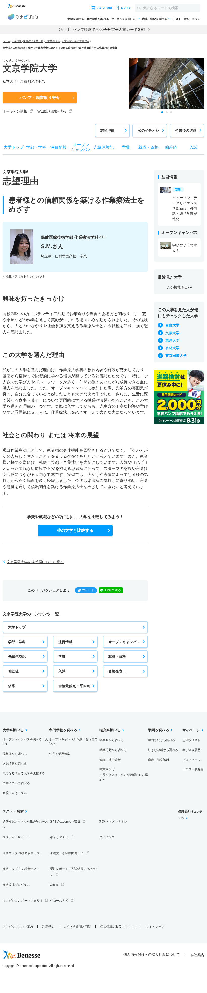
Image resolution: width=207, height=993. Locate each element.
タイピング (106, 837)
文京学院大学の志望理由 (75, 41)
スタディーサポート (16, 837)
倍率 (11, 686)
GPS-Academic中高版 (65, 821)
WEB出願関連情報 (51, 111)
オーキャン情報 (15, 111)
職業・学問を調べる (154, 18)
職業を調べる (110, 730)
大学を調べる (75, 18)
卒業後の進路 (185, 130)
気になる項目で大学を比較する (24, 773)
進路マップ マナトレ (113, 821)
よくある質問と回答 (77, 927)
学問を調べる (158, 730)
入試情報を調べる (15, 763)
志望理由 (107, 130)
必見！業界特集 (59, 754)
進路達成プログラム (16, 885)
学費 (61, 656)
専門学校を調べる (98, 18)
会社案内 (197, 955)
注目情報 (65, 642)
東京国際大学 (176, 355)
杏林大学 (172, 348)
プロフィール (191, 760)
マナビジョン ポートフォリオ (23, 900)
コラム (196, 18)
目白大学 (172, 325)
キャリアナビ (59, 837)
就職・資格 (117, 656)
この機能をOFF (179, 287)
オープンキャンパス (124, 642)
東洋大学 (172, 340)
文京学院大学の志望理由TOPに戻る (35, 562)
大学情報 (17, 41)
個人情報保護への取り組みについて (151, 954)
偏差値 (13, 671)
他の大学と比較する (75, 530)
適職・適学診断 (110, 760)
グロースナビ (59, 900)
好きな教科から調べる (163, 750)
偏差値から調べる (15, 754)
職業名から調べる (111, 740)
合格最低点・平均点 (74, 686)
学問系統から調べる (161, 740)
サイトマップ (155, 927)
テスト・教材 (181, 18)
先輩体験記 (17, 656)
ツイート (88, 590)
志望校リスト (191, 740)
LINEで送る (113, 590)
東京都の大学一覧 (33, 41)
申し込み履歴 (191, 750)
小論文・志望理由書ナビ (66, 853)
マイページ (191, 730)
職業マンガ (123, 774)
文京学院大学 (52, 41)
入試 (61, 671)
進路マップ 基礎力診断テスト (23, 853)
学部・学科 (17, 642)
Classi (54, 885)
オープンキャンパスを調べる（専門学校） (73, 742)
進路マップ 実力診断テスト (21, 869)
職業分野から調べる (113, 750)
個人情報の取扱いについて (118, 927)
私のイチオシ (148, 130)
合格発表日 (117, 671)
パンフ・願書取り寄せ (40, 97)
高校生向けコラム (15, 793)
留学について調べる (16, 783)
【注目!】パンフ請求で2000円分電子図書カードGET (101, 29)
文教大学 (172, 333)
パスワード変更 (192, 769)
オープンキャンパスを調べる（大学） (25, 742)
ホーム (6, 41)
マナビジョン (23, 17)
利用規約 (48, 927)
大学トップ (17, 627)
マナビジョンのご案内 (18, 927)
